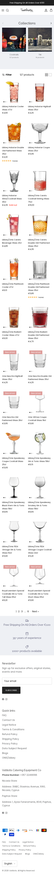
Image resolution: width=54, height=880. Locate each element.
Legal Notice (9, 724)
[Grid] (46, 74)
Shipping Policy (10, 739)
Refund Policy (9, 734)
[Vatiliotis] (27, 10)
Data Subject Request (14, 748)
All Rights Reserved (26, 870)
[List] (50, 74)
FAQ (4, 715)
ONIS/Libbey (8, 757)
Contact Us (8, 720)
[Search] (9, 10)
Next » (35, 611)
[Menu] (3, 10)
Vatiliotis (13, 870)
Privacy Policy (10, 743)
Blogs (5, 753)
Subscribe (11, 690)
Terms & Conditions (13, 729)
